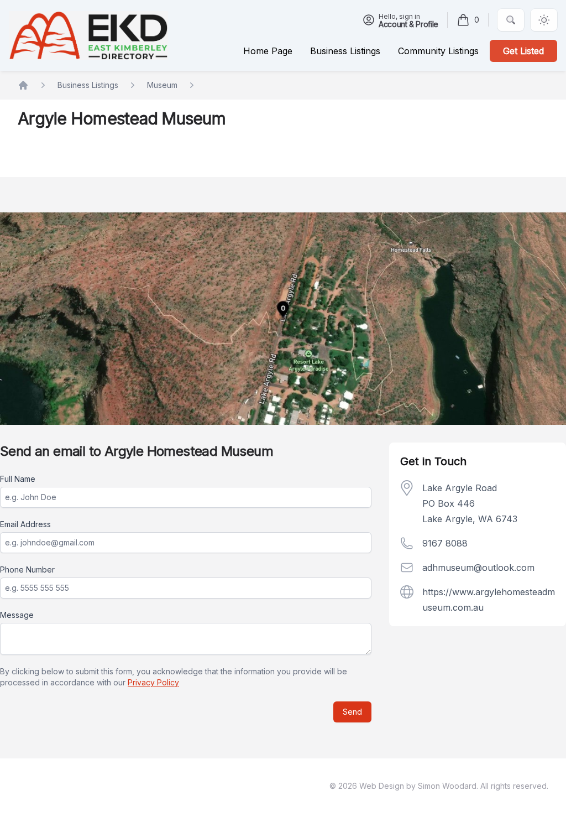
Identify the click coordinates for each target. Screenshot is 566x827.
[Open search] (510, 20)
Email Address (25, 524)
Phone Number (27, 569)
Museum (162, 85)
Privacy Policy (153, 682)
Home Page (267, 50)
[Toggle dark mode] (544, 20)
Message (17, 615)
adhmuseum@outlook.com (478, 567)
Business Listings (87, 85)
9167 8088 (445, 543)
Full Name (17, 478)
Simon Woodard (447, 785)
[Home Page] (23, 85)
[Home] (88, 35)
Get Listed (523, 50)
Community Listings (438, 50)
